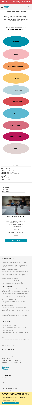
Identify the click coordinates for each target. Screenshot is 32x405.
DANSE (16, 54)
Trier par (5, 189)
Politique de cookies (7, 390)
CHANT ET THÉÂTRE (16, 125)
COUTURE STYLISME (16, 101)
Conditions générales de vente (9, 388)
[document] (16, 398)
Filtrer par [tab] (16, 165)
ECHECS (16, 148)
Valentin (20, 224)
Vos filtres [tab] (5, 168)
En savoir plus (15, 400)
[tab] (16, 175)
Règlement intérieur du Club (9, 382)
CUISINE (16, 78)
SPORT (16, 113)
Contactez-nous (22, 7)
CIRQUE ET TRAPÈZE (16, 136)
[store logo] (6, 7)
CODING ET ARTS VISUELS (16, 66)
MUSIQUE (16, 41)
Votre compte (5, 379)
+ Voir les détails (16, 240)
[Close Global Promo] (30, 1)
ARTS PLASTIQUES (16, 90)
